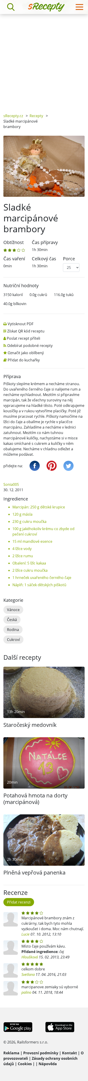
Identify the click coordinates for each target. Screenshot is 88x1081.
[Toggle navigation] (79, 7)
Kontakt (69, 1052)
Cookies (25, 1063)
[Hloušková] (10, 947)
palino (26, 992)
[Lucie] (10, 919)
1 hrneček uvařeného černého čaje (41, 577)
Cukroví (13, 639)
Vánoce (13, 609)
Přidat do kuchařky (24, 360)
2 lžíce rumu (22, 555)
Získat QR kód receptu (25, 331)
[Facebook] (35, 466)
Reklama (11, 1052)
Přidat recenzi (18, 902)
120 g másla (22, 514)
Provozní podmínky (40, 1052)
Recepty (36, 115)
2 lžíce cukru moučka (30, 570)
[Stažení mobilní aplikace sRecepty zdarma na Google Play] (17, 1026)
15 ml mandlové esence (32, 541)
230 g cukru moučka (29, 521)
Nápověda (48, 1063)
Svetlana (28, 974)
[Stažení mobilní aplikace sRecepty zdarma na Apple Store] (59, 1026)
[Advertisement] (44, 60)
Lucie (25, 934)
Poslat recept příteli (23, 338)
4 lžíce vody (22, 548)
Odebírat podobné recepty (30, 345)
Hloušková (29, 957)
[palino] (10, 988)
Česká (12, 619)
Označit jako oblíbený (26, 352)
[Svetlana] (10, 970)
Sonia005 (11, 484)
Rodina (13, 629)
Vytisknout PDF (20, 323)
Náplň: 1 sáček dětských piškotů (39, 584)
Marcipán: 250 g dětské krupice (38, 507)
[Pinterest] (51, 466)
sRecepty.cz (13, 115)
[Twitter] (68, 466)
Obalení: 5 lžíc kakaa (29, 563)
